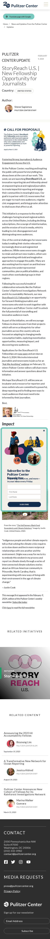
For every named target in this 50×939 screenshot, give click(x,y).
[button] (24, 474)
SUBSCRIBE (24, 504)
